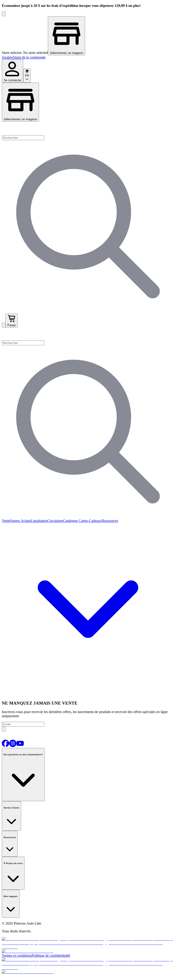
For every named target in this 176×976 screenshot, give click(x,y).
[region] (88, 35)
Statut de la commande (29, 57)
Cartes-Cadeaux (90, 521)
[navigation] (88, 57)
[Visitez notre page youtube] (20, 746)
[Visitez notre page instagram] (12, 746)
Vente (6, 521)
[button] (88, 334)
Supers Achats (20, 521)
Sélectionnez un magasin (20, 119)
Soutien (7, 57)
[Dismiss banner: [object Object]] (4, 13)
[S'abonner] (4, 729)
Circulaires (55, 521)
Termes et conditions (17, 955)
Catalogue (70, 521)
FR (27, 75)
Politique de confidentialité (51, 955)
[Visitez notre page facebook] (5, 746)
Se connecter (12, 80)
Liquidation (39, 521)
